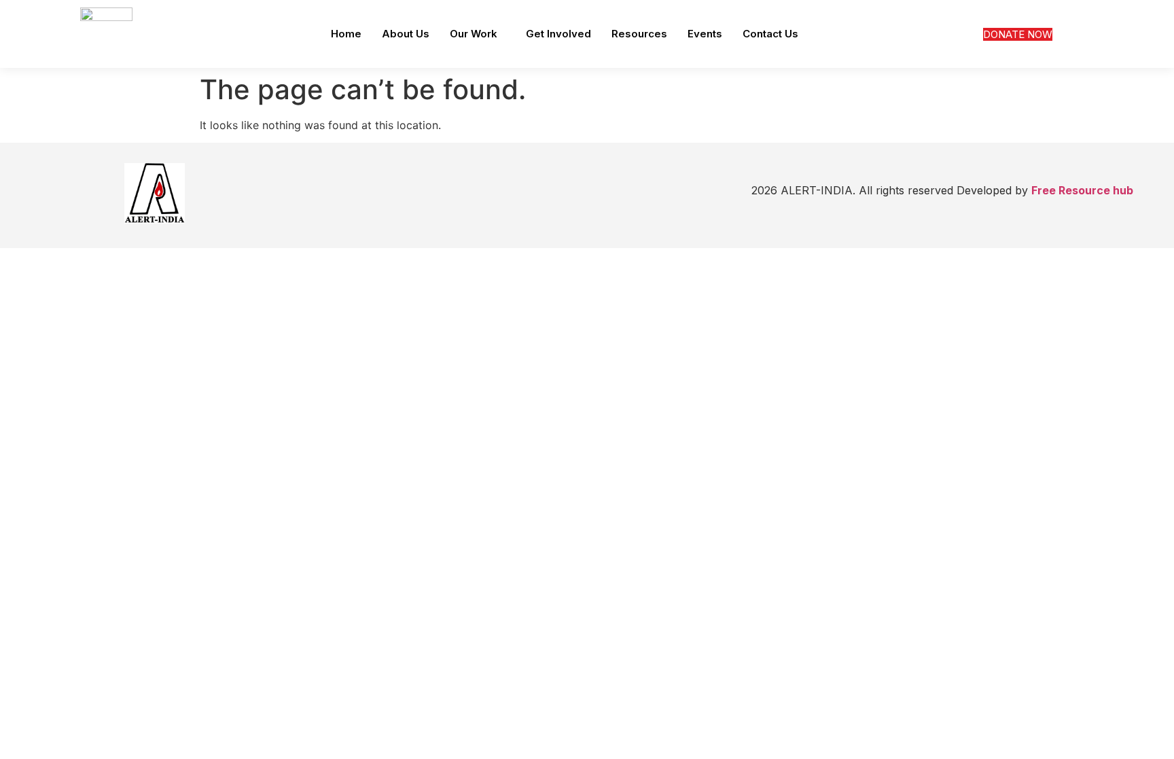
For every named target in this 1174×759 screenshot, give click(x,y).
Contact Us (770, 33)
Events (705, 33)
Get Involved (558, 33)
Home (346, 33)
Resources (639, 33)
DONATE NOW (1017, 34)
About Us (405, 33)
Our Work (473, 33)
